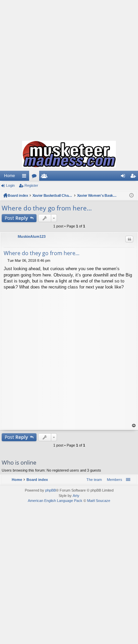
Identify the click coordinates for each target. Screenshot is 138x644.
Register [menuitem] (134, 177)
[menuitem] (113, 480)
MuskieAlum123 (32, 236)
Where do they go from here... (47, 208)
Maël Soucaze (98, 501)
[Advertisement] (69, 68)
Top (134, 426)
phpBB (50, 490)
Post (16, 218)
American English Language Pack (55, 501)
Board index (18, 195)
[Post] (5, 260)
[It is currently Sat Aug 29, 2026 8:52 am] (131, 195)
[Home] (69, 154)
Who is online (19, 462)
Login (10, 185)
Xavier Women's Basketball (97, 195)
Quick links (25, 177)
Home (9, 175)
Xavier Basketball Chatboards (52, 195)
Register (31, 185)
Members (45, 177)
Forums (35, 177)
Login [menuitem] (124, 177)
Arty (76, 496)
